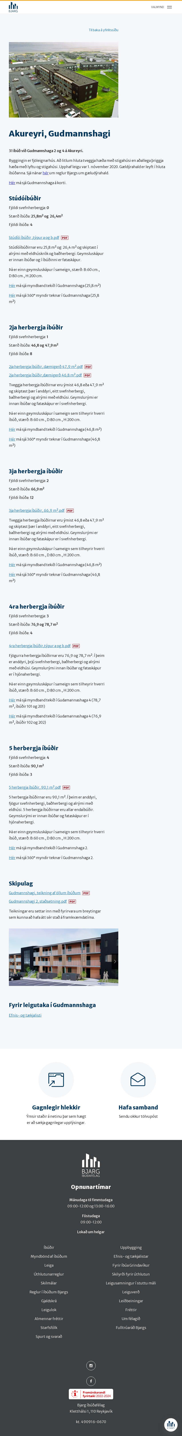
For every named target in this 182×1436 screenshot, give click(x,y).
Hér (12, 183)
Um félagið (131, 1318)
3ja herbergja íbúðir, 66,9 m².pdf (37, 510)
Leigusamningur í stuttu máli (131, 1283)
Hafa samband (138, 1107)
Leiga (48, 1265)
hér (46, 173)
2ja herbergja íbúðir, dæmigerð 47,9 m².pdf (46, 366)
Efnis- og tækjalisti (25, 1015)
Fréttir (131, 1310)
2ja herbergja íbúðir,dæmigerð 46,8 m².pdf (45, 375)
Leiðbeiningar (131, 1301)
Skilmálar (49, 1283)
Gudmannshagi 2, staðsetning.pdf (38, 901)
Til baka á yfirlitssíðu (103, 30)
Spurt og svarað (49, 1336)
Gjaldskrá (49, 1301)
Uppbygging (131, 1247)
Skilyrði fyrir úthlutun (131, 1274)
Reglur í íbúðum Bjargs (49, 1292)
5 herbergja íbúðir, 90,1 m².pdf (35, 787)
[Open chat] (171, 1425)
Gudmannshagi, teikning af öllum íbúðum (45, 893)
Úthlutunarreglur (49, 1274)
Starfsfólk (49, 1327)
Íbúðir (49, 1247)
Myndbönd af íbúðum (49, 1256)
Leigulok (49, 1310)
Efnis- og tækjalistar (131, 1256)
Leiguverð (131, 1292)
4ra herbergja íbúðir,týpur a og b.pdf (40, 646)
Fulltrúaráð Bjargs (131, 1327)
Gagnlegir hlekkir (56, 1107)
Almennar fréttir (49, 1318)
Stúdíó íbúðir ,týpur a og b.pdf (34, 237)
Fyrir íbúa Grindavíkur (131, 1265)
